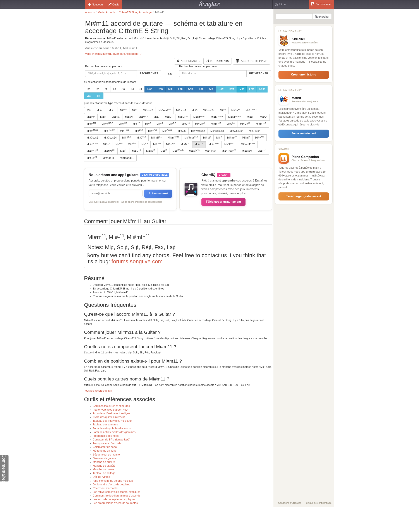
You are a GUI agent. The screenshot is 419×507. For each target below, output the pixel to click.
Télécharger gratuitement (223, 201)
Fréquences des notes (106, 435)
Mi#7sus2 (92, 137)
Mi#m (100, 110)
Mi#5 (194, 110)
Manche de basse (103, 469)
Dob (149, 89)
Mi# (241, 89)
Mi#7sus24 (110, 137)
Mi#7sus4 (254, 130)
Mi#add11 (108, 157)
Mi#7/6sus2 (198, 130)
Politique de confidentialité (148, 201)
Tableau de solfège (104, 473)
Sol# (262, 89)
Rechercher (148, 73)
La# (89, 95)
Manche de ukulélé (104, 465)
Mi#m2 (91, 117)
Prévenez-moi (158, 193)
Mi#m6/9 (247, 151)
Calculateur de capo (105, 447)
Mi (106, 89)
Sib (211, 89)
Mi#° (134, 110)
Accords (90, 12)
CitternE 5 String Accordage (135, 12)
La (132, 89)
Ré (97, 89)
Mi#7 (157, 117)
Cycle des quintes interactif (109, 417)
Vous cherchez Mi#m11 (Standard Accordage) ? (113, 53)
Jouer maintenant (304, 133)
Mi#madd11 (127, 157)
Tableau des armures (105, 424)
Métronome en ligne (105, 450)
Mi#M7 (200, 124)
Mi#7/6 (182, 130)
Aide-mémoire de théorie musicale (113, 480)
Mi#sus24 (209, 110)
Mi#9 (262, 151)
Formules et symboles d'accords (112, 428)
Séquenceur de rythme (106, 454)
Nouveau (97, 4)
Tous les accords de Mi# (98, 390)
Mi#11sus (210, 151)
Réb (160, 89)
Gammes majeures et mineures (111, 406)
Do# (220, 89)
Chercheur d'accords (105, 488)
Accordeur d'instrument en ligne (111, 413)
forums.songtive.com (137, 261)
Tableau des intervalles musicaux (112, 420)
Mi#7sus (191, 137)
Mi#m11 (248, 144)
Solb (191, 89)
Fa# (251, 89)
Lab (201, 89)
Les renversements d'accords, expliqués (116, 491)
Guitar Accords (106, 12)
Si (140, 89)
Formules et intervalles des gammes (114, 432)
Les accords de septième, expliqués (114, 499)
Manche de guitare (104, 462)
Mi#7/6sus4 (217, 130)
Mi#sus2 (148, 110)
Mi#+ (112, 110)
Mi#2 (223, 110)
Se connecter (323, 4)
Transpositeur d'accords (107, 443)
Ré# (231, 89)
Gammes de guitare (104, 458)
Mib (170, 89)
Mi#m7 (216, 124)
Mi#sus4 (181, 110)
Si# (99, 95)
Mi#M (143, 117)
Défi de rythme (101, 476)
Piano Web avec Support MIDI (110, 409)
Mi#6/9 (129, 117)
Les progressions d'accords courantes (115, 503)
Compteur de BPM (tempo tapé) (111, 439)
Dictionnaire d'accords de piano (111, 484)
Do (88, 89)
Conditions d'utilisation (289, 503)
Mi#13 (92, 158)
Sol (123, 89)
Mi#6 (103, 117)
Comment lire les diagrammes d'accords (116, 495)
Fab (180, 89)
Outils (115, 4)
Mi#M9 (109, 151)
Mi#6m (116, 117)
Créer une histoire (303, 74)
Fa (114, 89)
